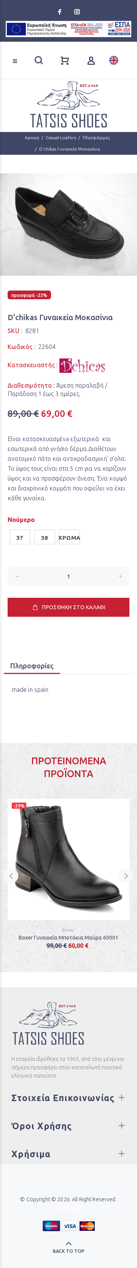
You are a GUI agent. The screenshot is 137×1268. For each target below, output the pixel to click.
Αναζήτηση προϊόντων (30, 50)
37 (20, 537)
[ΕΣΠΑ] (68, 29)
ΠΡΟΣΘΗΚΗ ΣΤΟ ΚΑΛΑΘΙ (73, 607)
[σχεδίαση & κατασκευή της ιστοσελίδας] (68, 1208)
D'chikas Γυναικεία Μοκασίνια (69, 148)
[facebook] (60, 12)
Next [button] (126, 876)
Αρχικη (32, 137)
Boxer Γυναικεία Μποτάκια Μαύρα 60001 (68, 938)
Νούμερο (21, 519)
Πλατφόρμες (96, 137)
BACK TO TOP (68, 1251)
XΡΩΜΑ (69, 537)
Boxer (68, 929)
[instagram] (76, 12)
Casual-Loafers (61, 137)
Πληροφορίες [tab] (32, 665)
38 (44, 537)
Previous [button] (11, 876)
